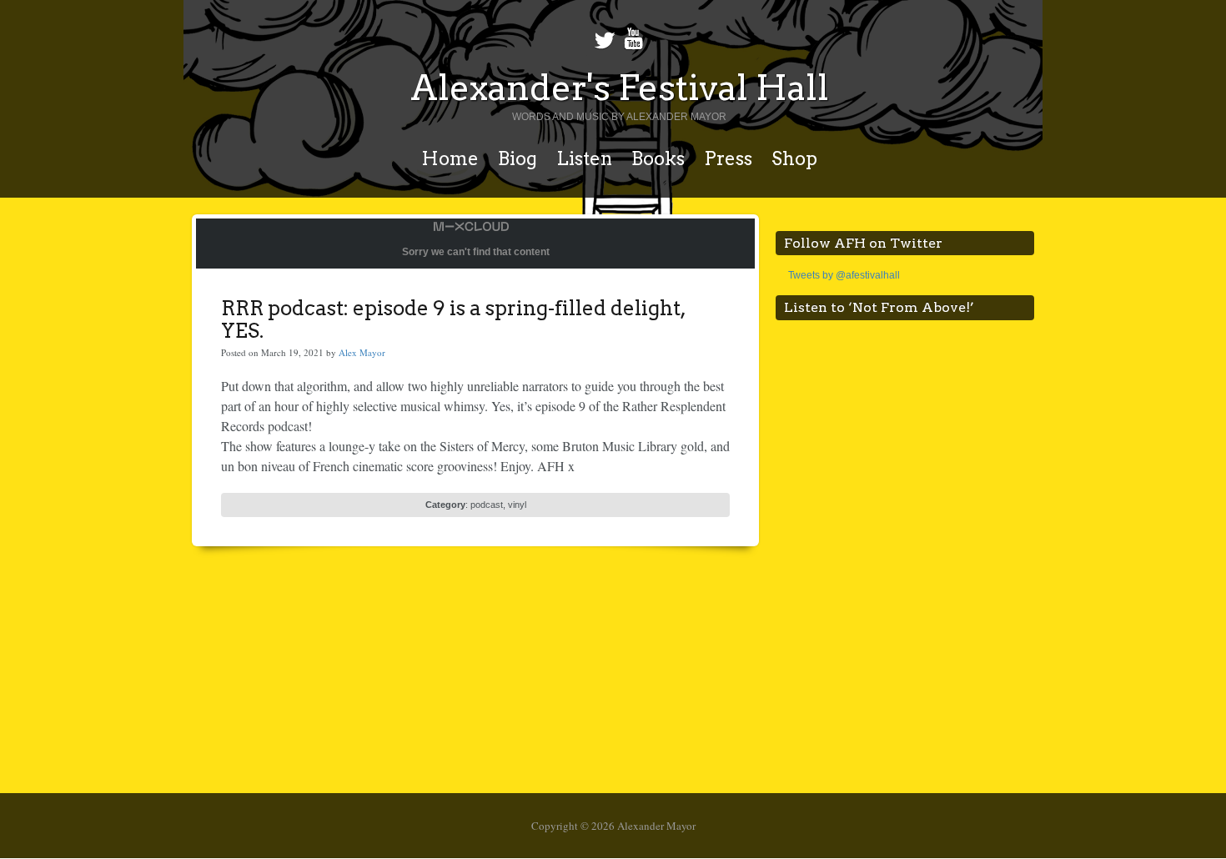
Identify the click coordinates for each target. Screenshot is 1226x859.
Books (658, 158)
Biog (517, 158)
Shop (794, 158)
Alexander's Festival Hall (619, 87)
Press (728, 158)
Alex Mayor (362, 352)
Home (450, 158)
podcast (486, 505)
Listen (584, 158)
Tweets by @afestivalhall (844, 275)
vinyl (517, 505)
